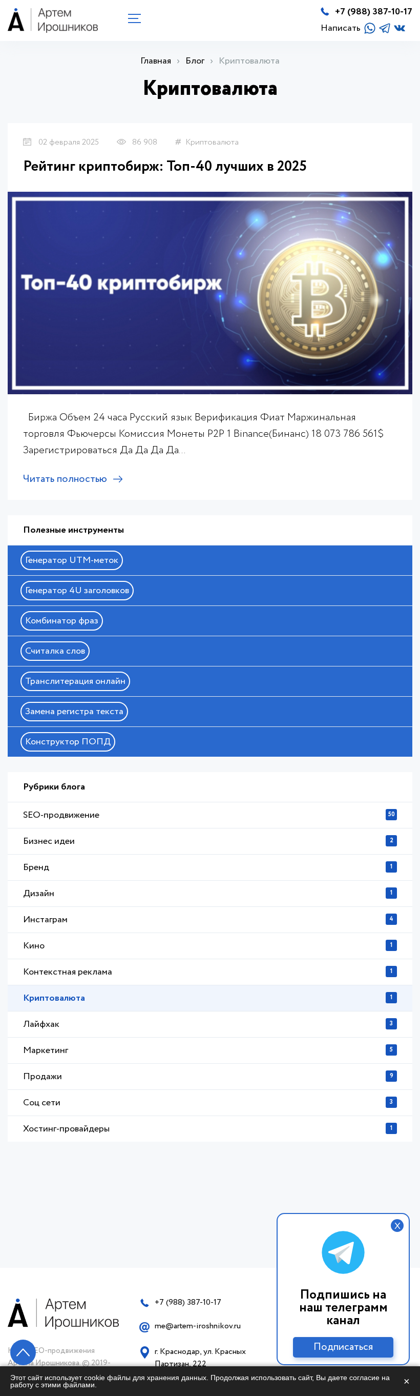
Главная (155, 61)
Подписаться (343, 1347)
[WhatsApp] (369, 28)
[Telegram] (384, 28)
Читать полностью (65, 479)
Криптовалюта (212, 142)
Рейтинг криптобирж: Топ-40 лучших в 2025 (165, 166)
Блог (194, 61)
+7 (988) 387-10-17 (373, 11)
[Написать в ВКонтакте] (399, 28)
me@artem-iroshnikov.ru (198, 1326)
